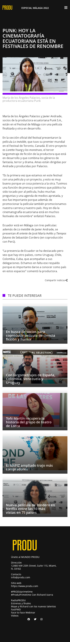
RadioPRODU (18, 600)
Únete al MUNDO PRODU (25, 557)
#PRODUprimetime (22, 591)
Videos (15, 615)
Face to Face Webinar (23, 612)
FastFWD (16, 609)
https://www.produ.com (24, 586)
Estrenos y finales (21, 603)
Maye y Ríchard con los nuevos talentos (33, 606)
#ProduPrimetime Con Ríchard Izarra (32, 594)
